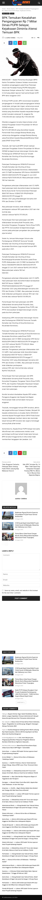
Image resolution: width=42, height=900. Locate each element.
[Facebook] (10, 43)
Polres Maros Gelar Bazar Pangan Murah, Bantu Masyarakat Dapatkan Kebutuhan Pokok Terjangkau (26, 535)
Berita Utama (11, 9)
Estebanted (5, 776)
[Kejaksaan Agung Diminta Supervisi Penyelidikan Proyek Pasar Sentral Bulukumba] (7, 515)
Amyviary (5, 788)
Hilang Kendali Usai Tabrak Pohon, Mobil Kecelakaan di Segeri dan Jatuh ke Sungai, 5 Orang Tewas (20, 807)
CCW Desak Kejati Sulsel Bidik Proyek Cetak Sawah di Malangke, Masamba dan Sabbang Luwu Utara (27, 525)
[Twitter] (15, 43)
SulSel (12, 13)
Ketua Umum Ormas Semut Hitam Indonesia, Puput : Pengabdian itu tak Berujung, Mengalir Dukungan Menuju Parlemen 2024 (21, 724)
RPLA (3, 859)
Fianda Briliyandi (7, 825)
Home (4, 9)
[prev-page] (3, 544)
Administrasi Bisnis (8, 794)
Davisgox (5, 782)
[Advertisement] (21, 625)
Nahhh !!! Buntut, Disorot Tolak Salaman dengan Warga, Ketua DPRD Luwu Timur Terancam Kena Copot (20, 765)
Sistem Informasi (7, 813)
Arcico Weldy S (6, 757)
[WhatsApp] (25, 43)
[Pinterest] (20, 43)
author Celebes (10, 37)
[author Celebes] (3, 38)
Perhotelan (5, 854)
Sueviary (5, 763)
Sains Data (5, 751)
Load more (20, 702)
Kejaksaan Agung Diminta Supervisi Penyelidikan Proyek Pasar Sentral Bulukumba (26, 514)
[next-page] (6, 544)
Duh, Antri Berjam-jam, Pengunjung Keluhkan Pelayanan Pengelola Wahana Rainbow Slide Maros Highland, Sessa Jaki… (18, 740)
